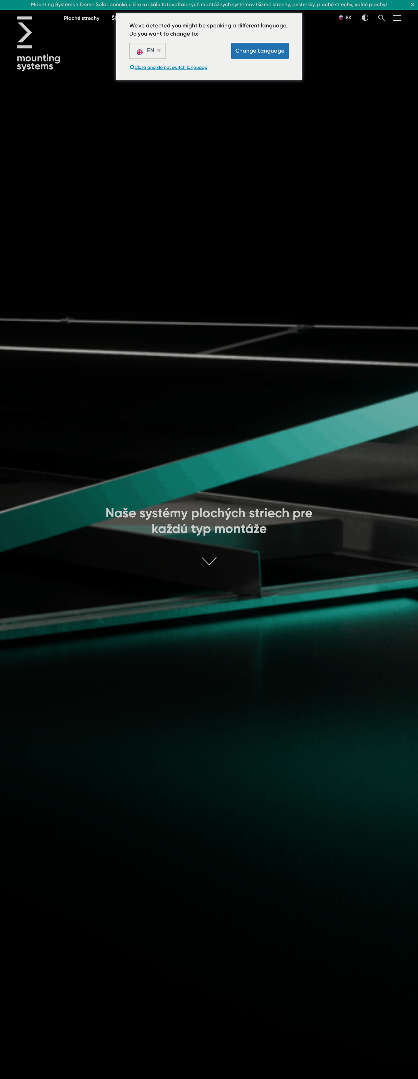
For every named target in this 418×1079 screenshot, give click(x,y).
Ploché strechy (81, 18)
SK (348, 17)
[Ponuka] (397, 18)
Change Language (259, 50)
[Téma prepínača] (365, 17)
